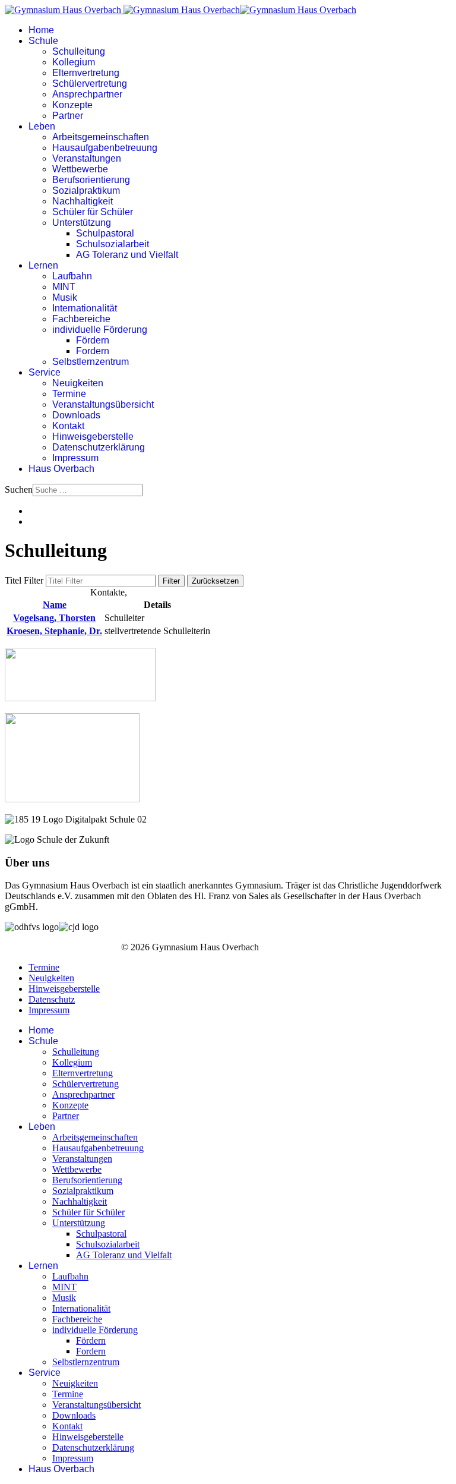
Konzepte (72, 105)
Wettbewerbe (80, 169)
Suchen (19, 489)
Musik (64, 297)
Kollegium (73, 62)
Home (41, 30)
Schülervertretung (89, 83)
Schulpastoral (105, 233)
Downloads (76, 415)
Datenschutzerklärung (98, 447)
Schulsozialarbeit (112, 244)
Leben (41, 126)
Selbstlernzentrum (90, 362)
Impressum (75, 458)
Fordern (92, 351)
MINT (63, 287)
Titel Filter (25, 580)
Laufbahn (72, 276)
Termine (69, 394)
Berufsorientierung (91, 180)
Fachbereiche (81, 319)
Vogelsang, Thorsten (54, 618)
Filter (171, 580)
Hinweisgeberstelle (93, 436)
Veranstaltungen (86, 158)
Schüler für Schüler (92, 212)
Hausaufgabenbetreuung (104, 148)
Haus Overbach (61, 469)
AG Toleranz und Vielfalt (127, 255)
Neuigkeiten (77, 383)
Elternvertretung (85, 73)
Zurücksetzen (215, 580)
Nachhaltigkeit (82, 201)
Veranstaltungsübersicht (103, 404)
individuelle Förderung (99, 329)
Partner (67, 116)
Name (54, 605)
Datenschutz (51, 999)
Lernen (43, 265)
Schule (43, 41)
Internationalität (84, 308)
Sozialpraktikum (86, 190)
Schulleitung (78, 51)
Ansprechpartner (87, 94)
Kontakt (68, 426)
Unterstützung (81, 223)
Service (44, 372)
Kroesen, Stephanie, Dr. (54, 631)
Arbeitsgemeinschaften (100, 137)
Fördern (92, 340)
